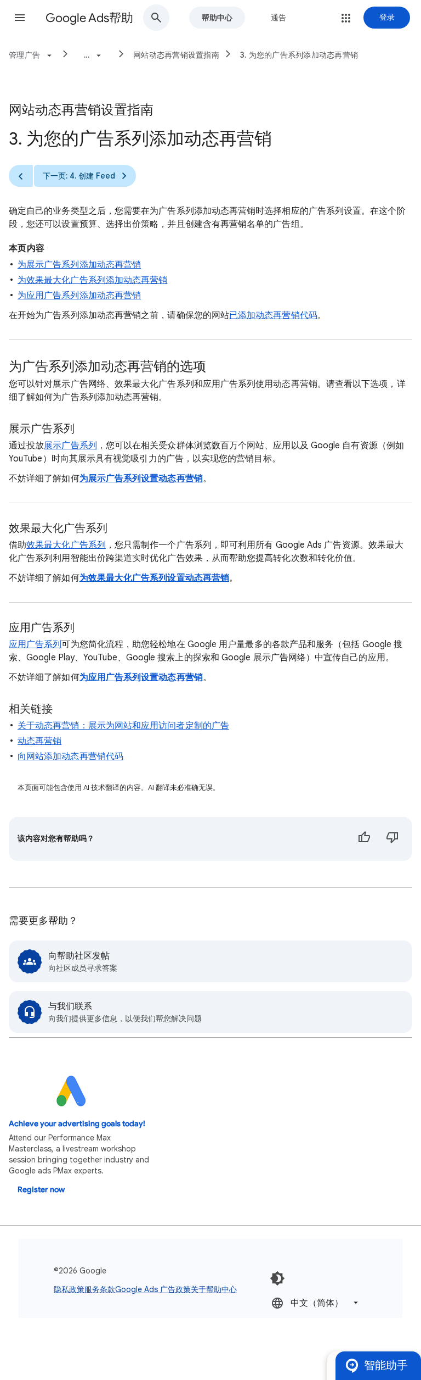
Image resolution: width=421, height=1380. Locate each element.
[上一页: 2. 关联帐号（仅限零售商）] (21, 176)
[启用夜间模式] (277, 1278)
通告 (278, 18)
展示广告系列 (70, 445)
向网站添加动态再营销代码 (70, 756)
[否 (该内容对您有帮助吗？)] (392, 838)
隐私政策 (69, 1289)
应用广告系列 (35, 644)
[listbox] (315, 1303)
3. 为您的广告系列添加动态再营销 (299, 55)
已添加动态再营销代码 (273, 315)
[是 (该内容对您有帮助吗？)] (364, 838)
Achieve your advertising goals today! (77, 1123)
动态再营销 (39, 741)
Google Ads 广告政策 (153, 1289)
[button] (20, 17)
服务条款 (99, 1289)
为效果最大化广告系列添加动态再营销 (92, 280)
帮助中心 (217, 18)
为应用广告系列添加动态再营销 (79, 295)
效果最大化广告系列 (66, 544)
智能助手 (386, 1365)
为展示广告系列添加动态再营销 (79, 264)
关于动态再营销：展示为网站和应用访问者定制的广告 (123, 725)
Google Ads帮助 (89, 17)
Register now (41, 1189)
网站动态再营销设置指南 (176, 55)
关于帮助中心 (214, 1289)
